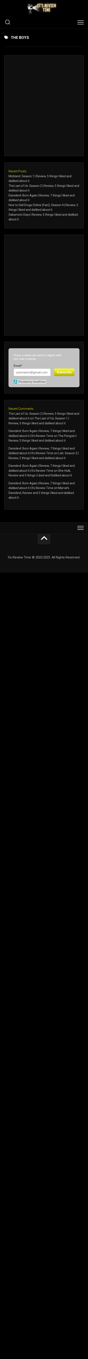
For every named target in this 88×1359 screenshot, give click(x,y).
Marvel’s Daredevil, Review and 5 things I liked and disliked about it (41, 492)
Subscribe (64, 372)
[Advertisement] (44, 106)
